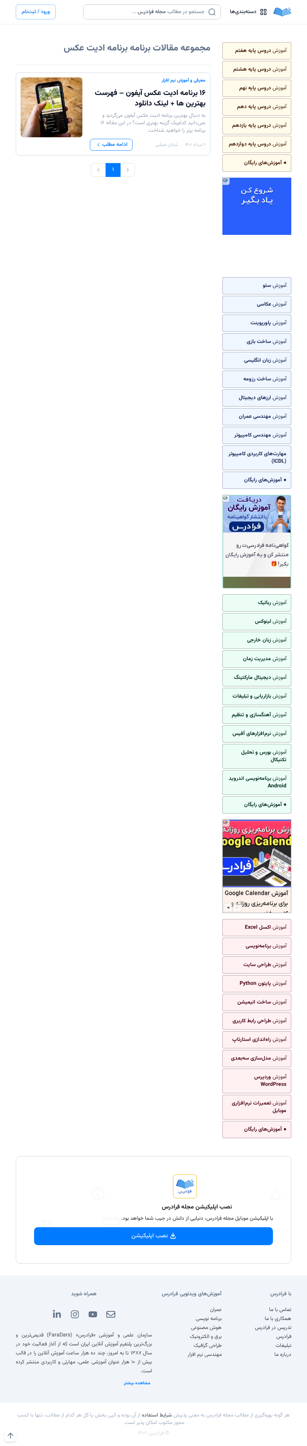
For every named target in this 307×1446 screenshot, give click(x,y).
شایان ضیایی (166, 145)
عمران (216, 1310)
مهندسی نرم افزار (205, 1355)
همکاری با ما (278, 1319)
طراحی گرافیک (208, 1346)
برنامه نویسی (209, 1319)
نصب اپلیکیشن (149, 1236)
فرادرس (283, 1337)
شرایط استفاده (157, 1415)
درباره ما (282, 1355)
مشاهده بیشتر (137, 1383)
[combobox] (147, 12)
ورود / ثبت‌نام (36, 12)
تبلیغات (283, 1346)
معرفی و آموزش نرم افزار (184, 80)
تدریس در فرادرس (273, 1328)
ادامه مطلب (115, 145)
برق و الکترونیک (206, 1337)
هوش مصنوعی (206, 1328)
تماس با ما (280, 1310)
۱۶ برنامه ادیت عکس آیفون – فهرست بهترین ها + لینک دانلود (150, 98)
